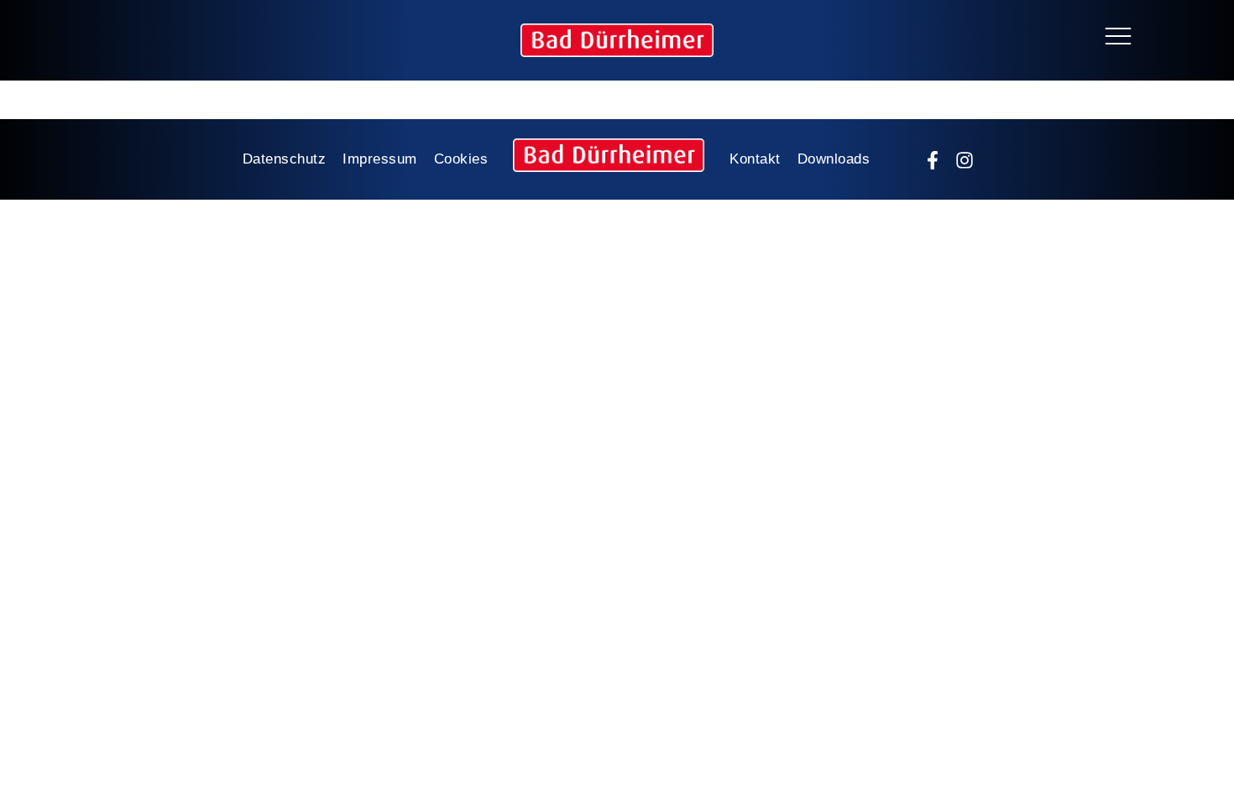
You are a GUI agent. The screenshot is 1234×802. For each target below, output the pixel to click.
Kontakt (755, 159)
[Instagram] (964, 160)
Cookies (461, 159)
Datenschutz (285, 159)
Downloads (834, 159)
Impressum (379, 159)
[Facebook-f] (933, 160)
